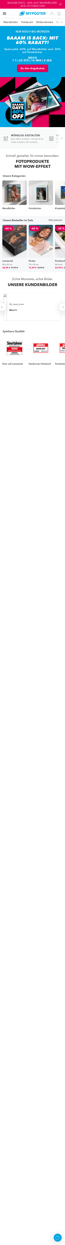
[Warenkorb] (59, 13)
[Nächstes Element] (60, 22)
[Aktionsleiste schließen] (60, 4)
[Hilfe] (58, 1238)
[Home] (32, 13)
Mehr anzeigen (55, 220)
